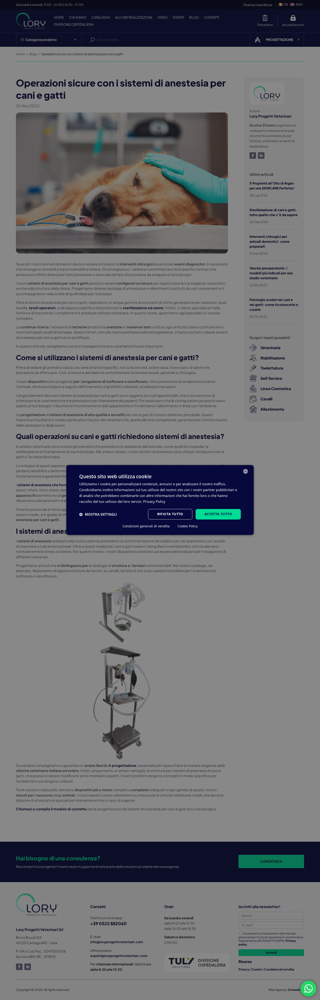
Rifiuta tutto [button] (170, 514)
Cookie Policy (188, 526)
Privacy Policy (154, 501)
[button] (98, 514)
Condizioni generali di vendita (146, 526)
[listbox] (245, 471)
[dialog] (160, 500)
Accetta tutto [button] (218, 514)
